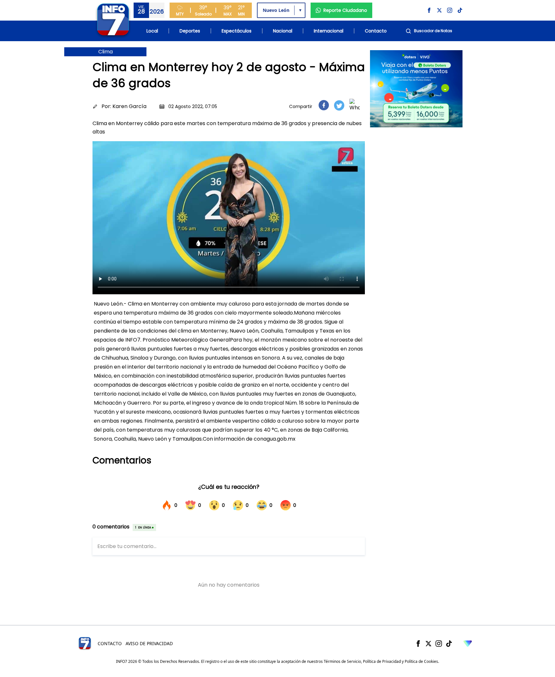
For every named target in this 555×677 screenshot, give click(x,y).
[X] (428, 643)
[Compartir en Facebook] (324, 105)
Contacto (376, 31)
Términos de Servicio (342, 661)
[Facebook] (418, 643)
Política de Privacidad (382, 661)
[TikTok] (449, 643)
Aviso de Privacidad (149, 643)
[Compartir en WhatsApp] (354, 105)
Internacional (328, 31)
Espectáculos (236, 31)
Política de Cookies (421, 661)
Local (152, 31)
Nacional (282, 31)
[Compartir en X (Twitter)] (339, 105)
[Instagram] (439, 643)
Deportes (190, 31)
